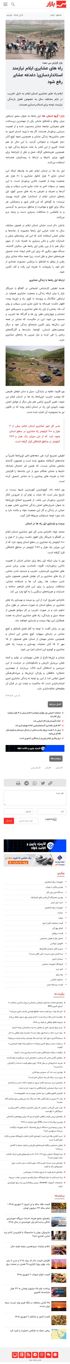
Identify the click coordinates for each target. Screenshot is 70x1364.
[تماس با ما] (48, 1355)
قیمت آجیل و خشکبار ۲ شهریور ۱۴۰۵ (32, 1317)
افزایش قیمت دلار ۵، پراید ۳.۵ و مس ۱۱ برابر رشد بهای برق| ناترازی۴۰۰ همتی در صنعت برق (28, 1262)
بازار (62, 116)
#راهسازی (36, 768)
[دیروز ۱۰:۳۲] (58, 1222)
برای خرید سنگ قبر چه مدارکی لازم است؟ (45, 1077)
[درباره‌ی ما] (55, 1355)
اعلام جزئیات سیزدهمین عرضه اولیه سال (30, 1246)
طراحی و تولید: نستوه (35, 1360)
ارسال (9, 821)
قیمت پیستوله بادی (55, 984)
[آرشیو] (21, 1355)
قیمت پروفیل (57, 933)
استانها (59, 15)
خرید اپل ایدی (57, 902)
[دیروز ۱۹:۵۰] (58, 1306)
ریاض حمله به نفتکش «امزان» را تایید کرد (30, 1331)
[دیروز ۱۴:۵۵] (58, 1250)
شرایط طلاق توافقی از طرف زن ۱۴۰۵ (48, 1022)
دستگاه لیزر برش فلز (54, 892)
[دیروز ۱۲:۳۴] (58, 1264)
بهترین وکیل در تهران (54, 887)
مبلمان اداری (57, 959)
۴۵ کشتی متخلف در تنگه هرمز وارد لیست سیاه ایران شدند (27, 1304)
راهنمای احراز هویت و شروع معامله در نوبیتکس (43, 1172)
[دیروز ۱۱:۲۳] (58, 1320)
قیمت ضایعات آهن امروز (52, 923)
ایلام (52, 15)
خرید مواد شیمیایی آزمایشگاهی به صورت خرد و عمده (41, 1088)
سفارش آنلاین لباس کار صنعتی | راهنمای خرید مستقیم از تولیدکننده (35, 1058)
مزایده (60, 912)
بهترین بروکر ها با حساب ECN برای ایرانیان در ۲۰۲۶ (42, 1122)
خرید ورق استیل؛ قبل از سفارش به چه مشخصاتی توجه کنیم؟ (37, 1027)
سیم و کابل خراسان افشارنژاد (51, 949)
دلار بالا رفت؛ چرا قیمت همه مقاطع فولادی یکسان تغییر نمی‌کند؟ (36, 1011)
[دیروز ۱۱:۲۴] (58, 1278)
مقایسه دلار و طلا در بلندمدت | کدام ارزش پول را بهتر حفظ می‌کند (36, 1017)
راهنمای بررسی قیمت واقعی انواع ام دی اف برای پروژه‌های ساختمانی (35, 1116)
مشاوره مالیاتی (57, 979)
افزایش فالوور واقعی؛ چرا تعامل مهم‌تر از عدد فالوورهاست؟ (38, 1093)
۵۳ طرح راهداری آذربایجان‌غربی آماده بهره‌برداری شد (38, 725)
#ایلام (48, 768)
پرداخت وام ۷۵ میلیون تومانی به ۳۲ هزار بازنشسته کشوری (30, 1290)
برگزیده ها (59, 994)
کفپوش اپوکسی (56, 943)
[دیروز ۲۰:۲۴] (58, 1334)
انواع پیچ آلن (57, 928)
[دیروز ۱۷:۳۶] (58, 1292)
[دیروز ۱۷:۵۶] (58, 1208)
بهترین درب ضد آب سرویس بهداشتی (47, 1072)
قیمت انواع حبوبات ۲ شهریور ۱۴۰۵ (33, 1275)
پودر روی (59, 974)
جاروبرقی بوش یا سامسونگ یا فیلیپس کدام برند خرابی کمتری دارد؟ (27, 1234)
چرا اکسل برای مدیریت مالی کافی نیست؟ (46, 954)
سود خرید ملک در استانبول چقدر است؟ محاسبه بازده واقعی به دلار (35, 1033)
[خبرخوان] (28, 1355)
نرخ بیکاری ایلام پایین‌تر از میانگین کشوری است (40, 738)
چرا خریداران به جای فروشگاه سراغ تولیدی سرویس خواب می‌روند (36, 1177)
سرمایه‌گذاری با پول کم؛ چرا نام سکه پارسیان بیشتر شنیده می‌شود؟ (35, 1038)
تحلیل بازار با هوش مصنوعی (51, 938)
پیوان (60, 918)
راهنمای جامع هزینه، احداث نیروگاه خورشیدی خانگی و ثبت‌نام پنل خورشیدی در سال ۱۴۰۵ (28, 1220)
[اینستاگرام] (41, 1355)
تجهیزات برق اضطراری (54, 882)
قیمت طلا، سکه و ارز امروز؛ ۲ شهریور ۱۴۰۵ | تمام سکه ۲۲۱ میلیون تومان (29, 1206)
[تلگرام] (35, 1355)
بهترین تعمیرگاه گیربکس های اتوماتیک (47, 897)
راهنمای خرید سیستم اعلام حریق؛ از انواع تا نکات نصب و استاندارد (35, 1082)
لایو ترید (59, 969)
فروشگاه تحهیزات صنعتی (52, 964)
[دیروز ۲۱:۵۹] (58, 1236)
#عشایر (59, 768)
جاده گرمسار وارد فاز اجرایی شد (47, 721)
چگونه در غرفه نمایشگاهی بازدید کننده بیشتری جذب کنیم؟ (38, 1052)
